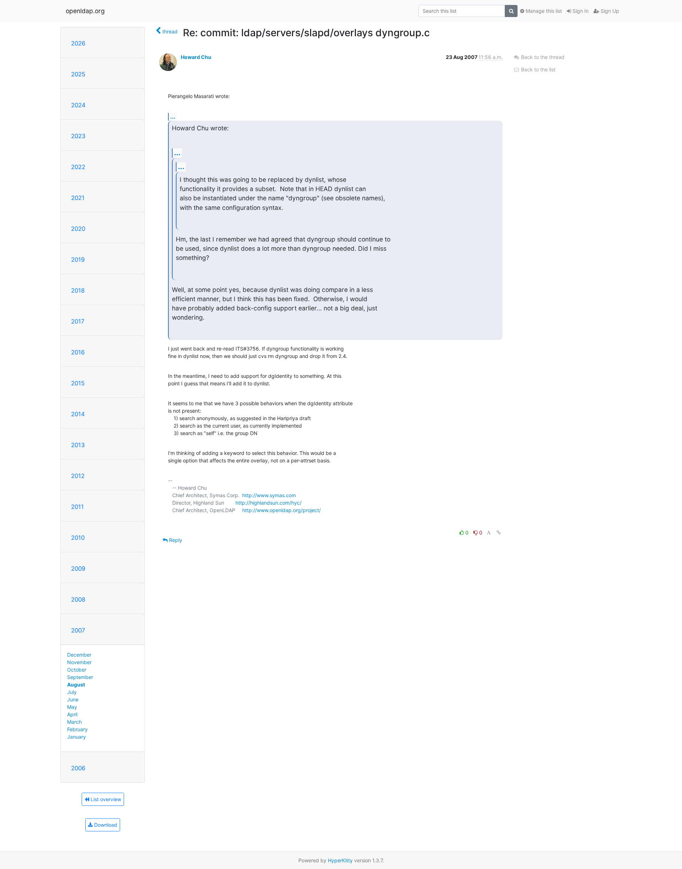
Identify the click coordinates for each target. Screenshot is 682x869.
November (79, 662)
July (72, 692)
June (73, 699)
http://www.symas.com (269, 495)
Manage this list (543, 11)
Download (105, 825)
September (80, 677)
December (79, 655)
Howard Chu (196, 57)
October (76, 670)
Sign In (580, 11)
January (76, 737)
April (72, 714)
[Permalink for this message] (499, 532)
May (72, 707)
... (172, 116)
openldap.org (85, 11)
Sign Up (609, 11)
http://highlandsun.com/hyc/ (269, 503)
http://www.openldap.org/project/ (281, 510)
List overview (105, 799)
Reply (175, 540)
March (74, 722)
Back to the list (538, 69)
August (76, 684)
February (77, 729)
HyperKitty (340, 860)
